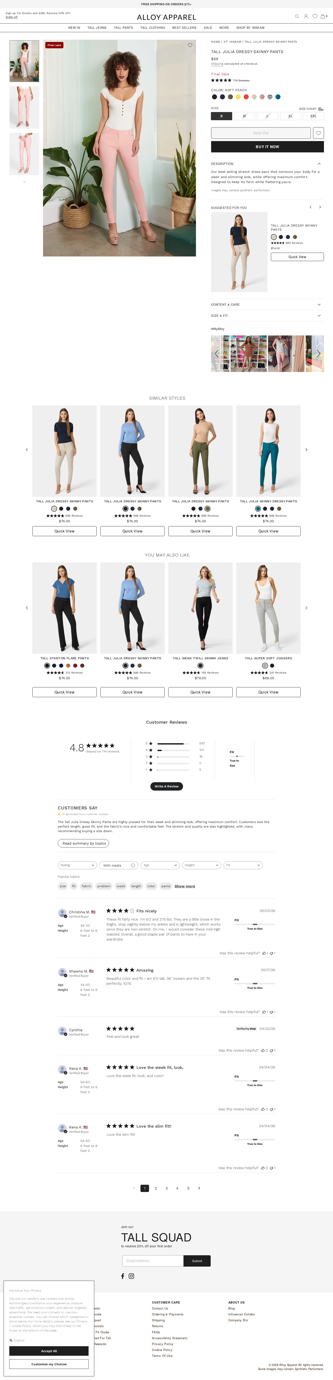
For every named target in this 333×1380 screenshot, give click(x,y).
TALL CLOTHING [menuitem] (152, 27)
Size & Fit (219, 315)
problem (103, 886)
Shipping (217, 63)
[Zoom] (119, 148)
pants (166, 886)
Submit (197, 1261)
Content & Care (225, 304)
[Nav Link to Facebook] (123, 1277)
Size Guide (93, 1314)
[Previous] (311, 207)
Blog (231, 1308)
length (136, 886)
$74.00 (275, 248)
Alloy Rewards (95, 1344)
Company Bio (238, 1320)
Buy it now (267, 146)
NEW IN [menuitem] (74, 27)
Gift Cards (92, 1308)
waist (121, 886)
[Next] (24, 180)
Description (222, 163)
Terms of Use (162, 1355)
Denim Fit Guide (97, 1332)
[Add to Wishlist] (190, 45)
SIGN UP (12, 17)
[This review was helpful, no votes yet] (263, 1050)
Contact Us (160, 1308)
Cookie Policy (162, 1350)
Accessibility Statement (169, 1338)
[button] (217, 353)
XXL (313, 116)
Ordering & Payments (168, 1314)
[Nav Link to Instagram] (132, 1277)
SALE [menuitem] (208, 27)
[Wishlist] (315, 16)
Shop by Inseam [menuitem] (250, 27)
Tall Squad (93, 1320)
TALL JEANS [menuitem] (97, 27)
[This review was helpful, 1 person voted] (264, 953)
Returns (158, 1326)
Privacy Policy (163, 1344)
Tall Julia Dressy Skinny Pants (294, 227)
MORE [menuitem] (224, 27)
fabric (86, 886)
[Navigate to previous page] (134, 1188)
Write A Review (167, 786)
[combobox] (77, 865)
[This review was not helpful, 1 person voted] (271, 953)
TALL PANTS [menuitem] (123, 27)
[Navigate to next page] (199, 1188)
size (63, 886)
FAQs (156, 1332)
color (151, 886)
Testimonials (94, 1326)
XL (290, 116)
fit (73, 886)
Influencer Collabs (241, 1314)
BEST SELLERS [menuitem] (184, 27)
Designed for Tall (98, 1338)
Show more (185, 886)
